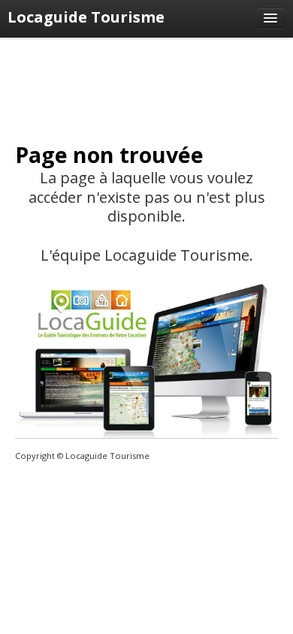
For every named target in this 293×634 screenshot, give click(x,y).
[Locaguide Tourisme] (270, 18)
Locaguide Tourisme (86, 17)
